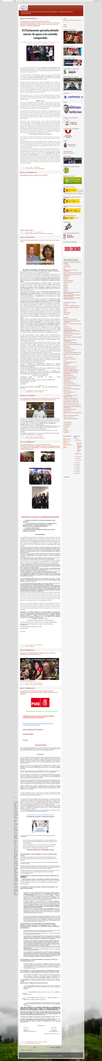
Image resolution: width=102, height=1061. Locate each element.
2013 (76, 467)
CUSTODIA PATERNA (68, 280)
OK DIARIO (65, 432)
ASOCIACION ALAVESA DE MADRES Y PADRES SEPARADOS (72, 293)
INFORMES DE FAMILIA (68, 368)
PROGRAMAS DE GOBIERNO (70, 399)
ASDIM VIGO (66, 314)
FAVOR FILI (66, 277)
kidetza (31, 230)
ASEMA (65, 310)
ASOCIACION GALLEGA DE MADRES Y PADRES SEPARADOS (72, 298)
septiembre (78, 453)
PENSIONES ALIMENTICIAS (69, 398)
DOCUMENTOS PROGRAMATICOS (71, 352)
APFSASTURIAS (67, 266)
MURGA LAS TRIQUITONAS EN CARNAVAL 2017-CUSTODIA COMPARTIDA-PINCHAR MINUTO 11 (37, 653)
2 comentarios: (36, 167)
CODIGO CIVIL (66, 328)
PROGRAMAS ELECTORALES (70, 401)
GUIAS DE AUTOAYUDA (68, 358)
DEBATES (65, 346)
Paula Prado (32, 86)
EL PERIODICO (66, 425)
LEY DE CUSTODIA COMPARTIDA (71, 385)
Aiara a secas (68, 439)
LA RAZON (65, 427)
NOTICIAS (65, 393)
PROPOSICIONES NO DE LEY (70, 403)
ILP (64, 360)
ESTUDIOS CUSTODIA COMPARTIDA (71, 354)
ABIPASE (65, 285)
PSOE (35, 72)
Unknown (67, 442)
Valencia (42, 154)
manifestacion (66, 387)
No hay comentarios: (38, 232)
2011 (76, 471)
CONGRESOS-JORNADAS (69, 342)
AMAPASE (65, 287)
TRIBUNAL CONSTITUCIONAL (70, 418)
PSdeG (52, 82)
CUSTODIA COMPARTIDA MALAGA (71, 305)
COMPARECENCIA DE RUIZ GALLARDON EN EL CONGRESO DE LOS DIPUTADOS (71, 331)
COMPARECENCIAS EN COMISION (71, 333)
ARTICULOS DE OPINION (69, 319)
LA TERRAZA (66, 265)
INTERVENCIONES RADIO (69, 377)
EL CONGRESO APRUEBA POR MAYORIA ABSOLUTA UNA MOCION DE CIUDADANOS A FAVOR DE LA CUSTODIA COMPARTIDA (40, 399)
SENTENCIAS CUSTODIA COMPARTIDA (72, 412)
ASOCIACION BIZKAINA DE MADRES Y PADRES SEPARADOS (72, 296)
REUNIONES (66, 411)
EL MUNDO (66, 430)
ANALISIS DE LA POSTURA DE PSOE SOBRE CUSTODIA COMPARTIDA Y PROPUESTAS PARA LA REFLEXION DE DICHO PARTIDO (39, 692)
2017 (76, 439)
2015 (76, 464)
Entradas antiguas (54, 1047)
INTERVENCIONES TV (68, 378)
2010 (76, 473)
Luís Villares (36, 95)
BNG (39, 100)
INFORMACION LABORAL (69, 366)
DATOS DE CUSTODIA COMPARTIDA (71, 344)
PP (32, 72)
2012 (76, 469)
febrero (78, 460)
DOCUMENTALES (67, 351)
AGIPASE (65, 289)
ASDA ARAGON (66, 312)
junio (77, 458)
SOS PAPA (65, 279)
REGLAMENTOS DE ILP (68, 409)
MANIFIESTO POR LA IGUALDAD (70, 388)
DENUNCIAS (66, 347)
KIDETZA (65, 290)
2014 (76, 466)
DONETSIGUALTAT (67, 282)
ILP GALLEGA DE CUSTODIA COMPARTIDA (34, 168)
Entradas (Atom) (30, 1050)
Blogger (60, 1055)
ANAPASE (65, 284)
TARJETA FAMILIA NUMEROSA (70, 415)
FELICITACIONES (67, 357)
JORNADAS (66, 380)
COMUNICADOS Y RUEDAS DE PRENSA (34, 391)
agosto (78, 456)
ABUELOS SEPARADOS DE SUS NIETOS (72, 272)
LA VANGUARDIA (67, 424)
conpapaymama (68, 445)
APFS (64, 268)
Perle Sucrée (68, 441)
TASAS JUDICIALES (67, 417)
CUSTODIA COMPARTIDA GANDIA (71, 307)
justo (66, 447)
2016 (76, 462)
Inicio (34, 1047)
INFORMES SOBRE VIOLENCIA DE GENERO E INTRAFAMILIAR (39, 233)
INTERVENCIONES (67, 375)
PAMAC (65, 309)
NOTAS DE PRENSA (29, 646)
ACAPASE (65, 304)
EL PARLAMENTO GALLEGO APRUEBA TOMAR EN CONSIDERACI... (79, 447)
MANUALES (66, 390)
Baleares (44, 138)
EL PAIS (65, 429)
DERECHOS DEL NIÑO (68, 349)
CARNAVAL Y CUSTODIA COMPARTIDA (34, 684)
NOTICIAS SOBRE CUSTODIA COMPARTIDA (35, 438)
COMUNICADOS (67, 335)
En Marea (31, 95)
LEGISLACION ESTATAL (68, 383)
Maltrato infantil (24, 230)
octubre (78, 440)
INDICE (65, 26)
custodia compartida (29, 69)
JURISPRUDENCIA (67, 382)
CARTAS (65, 326)
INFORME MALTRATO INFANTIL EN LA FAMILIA (34, 175)
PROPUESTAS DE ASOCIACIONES (32, 1043)
